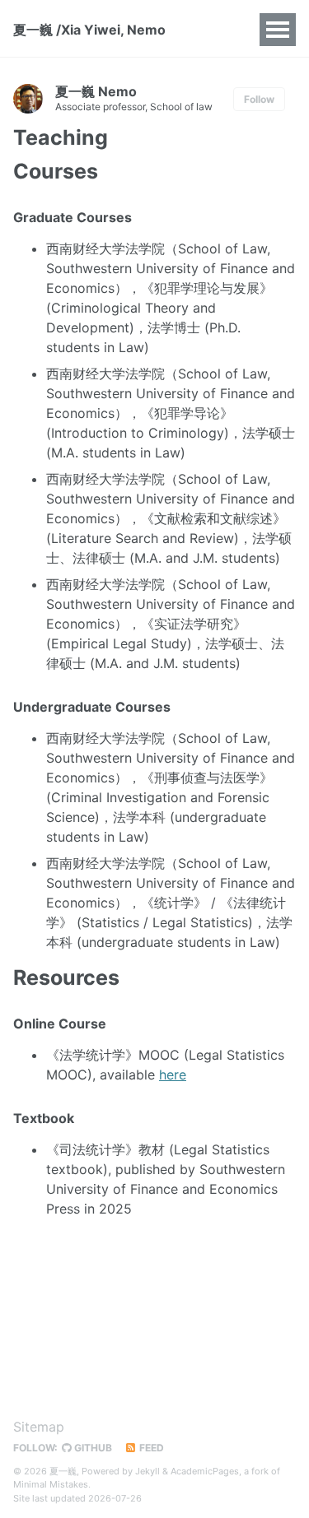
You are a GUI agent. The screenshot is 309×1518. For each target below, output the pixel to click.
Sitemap (38, 1426)
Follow (259, 99)
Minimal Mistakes (50, 1484)
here (172, 1074)
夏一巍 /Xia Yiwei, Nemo (89, 29)
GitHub (92, 1447)
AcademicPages (205, 1471)
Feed (150, 1447)
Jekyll (147, 1471)
